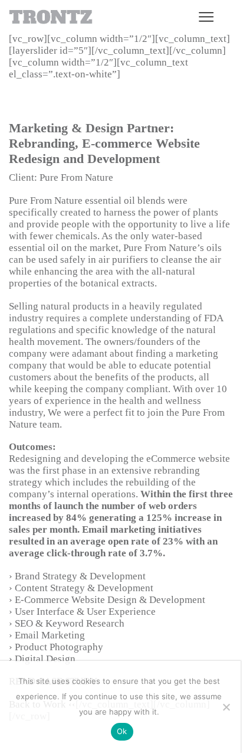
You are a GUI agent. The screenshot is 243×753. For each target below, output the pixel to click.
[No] (226, 707)
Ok (122, 731)
